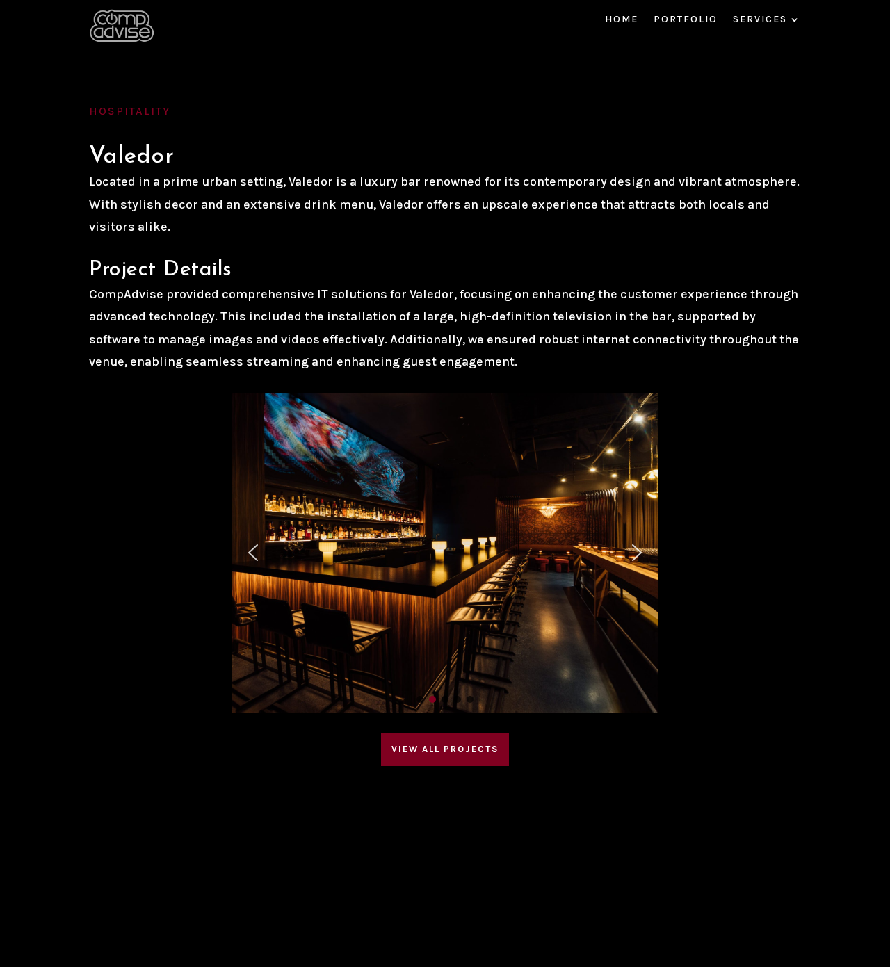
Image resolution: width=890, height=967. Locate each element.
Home (621, 20)
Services (760, 20)
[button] (253, 553)
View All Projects (445, 749)
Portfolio (686, 20)
